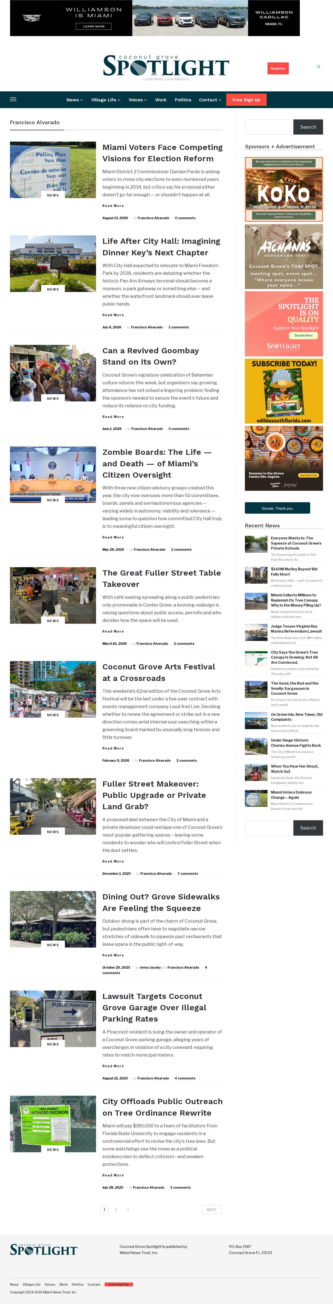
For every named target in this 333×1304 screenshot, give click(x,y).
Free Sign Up (246, 99)
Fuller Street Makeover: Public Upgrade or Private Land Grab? (154, 795)
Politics (183, 99)
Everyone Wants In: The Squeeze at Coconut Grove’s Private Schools (296, 543)
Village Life (103, 99)
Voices (136, 99)
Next (212, 1210)
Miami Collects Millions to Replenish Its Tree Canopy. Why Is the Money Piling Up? (296, 600)
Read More (113, 206)
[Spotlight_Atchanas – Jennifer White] (284, 228)
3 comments (178, 327)
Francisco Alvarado (153, 218)
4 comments (185, 1078)
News (72, 99)
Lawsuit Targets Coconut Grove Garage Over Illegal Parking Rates (154, 1007)
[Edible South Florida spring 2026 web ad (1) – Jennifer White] (284, 362)
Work (161, 99)
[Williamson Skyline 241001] (155, 4)
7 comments (188, 873)
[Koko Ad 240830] (284, 161)
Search (308, 127)
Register (278, 68)
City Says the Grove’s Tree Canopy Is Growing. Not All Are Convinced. (294, 657)
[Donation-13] (284, 295)
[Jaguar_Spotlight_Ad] (284, 430)
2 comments (181, 549)
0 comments (185, 218)
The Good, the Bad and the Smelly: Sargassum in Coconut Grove (295, 688)
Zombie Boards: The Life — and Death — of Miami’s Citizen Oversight (157, 463)
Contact (208, 99)
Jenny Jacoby (150, 967)
